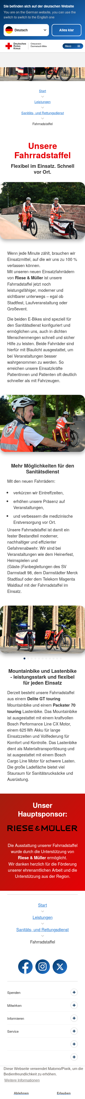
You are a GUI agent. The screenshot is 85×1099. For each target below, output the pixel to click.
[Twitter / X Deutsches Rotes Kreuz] (60, 966)
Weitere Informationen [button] (22, 1080)
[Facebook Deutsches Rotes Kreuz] (25, 966)
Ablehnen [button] (21, 1093)
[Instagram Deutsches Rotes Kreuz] (42, 966)
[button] (24, 658)
